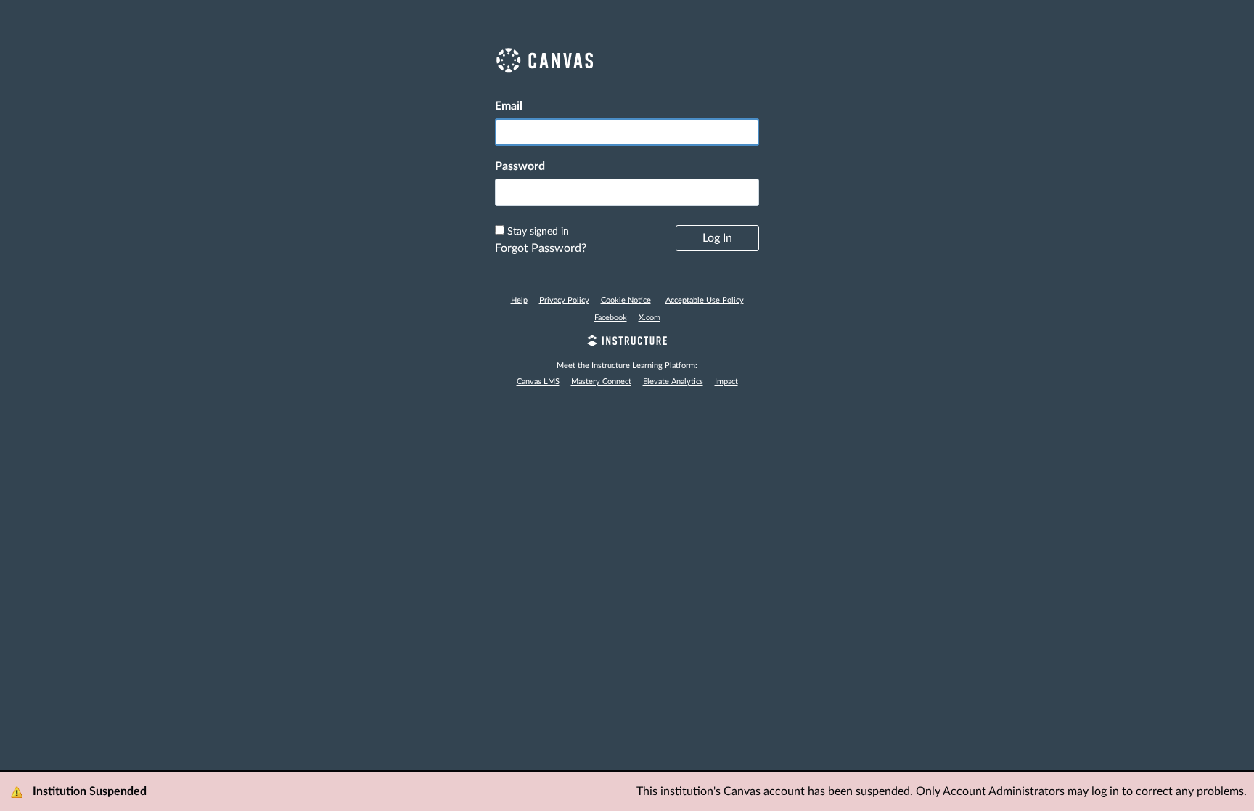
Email (508, 106)
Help (519, 300)
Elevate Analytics (673, 382)
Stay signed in (538, 232)
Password (520, 166)
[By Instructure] (627, 342)
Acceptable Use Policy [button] (704, 300)
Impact (726, 382)
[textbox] (627, 192)
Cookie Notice (626, 300)
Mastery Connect (601, 382)
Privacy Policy (564, 300)
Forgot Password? (540, 248)
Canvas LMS (538, 382)
